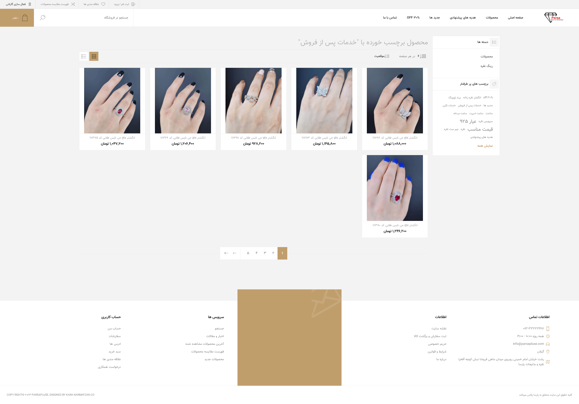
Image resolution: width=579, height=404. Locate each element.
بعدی (234, 253)
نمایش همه (485, 146)
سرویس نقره (486, 121)
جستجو (219, 328)
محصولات (487, 56)
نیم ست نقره (451, 129)
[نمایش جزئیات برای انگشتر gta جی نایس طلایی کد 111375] (112, 109)
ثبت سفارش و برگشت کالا (430, 336)
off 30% (488, 97)
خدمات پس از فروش (469, 105)
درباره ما (441, 359)
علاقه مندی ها (112, 359)
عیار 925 (468, 121)
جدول (93, 56)
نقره (463, 129)
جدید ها (488, 105)
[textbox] (92, 18)
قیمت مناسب (480, 129)
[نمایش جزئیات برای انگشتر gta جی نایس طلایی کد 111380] (395, 196)
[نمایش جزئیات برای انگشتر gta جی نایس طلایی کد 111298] (253, 109)
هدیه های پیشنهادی (481, 137)
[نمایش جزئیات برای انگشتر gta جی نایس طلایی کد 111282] (395, 109)
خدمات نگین (449, 106)
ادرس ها (115, 344)
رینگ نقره (487, 66)
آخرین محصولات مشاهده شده (204, 344)
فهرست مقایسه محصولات (55, 4)
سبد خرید (115, 351)
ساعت (489, 113)
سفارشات (115, 336)
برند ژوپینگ (454, 97)
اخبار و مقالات (215, 336)
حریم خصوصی (437, 344)
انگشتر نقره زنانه (472, 97)
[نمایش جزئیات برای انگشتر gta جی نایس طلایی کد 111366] (183, 109)
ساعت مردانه (460, 113)
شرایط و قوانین (437, 351)
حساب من (114, 328)
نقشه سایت (439, 328)
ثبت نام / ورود (121, 4)
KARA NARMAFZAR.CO (80, 395)
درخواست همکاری (109, 367)
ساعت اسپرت (476, 113)
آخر (226, 253)
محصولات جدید (214, 359)
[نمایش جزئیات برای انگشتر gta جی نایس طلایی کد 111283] (324, 109)
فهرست (83, 56)
